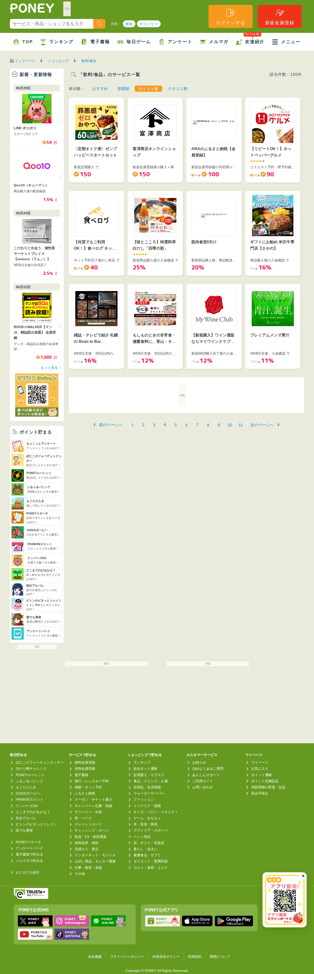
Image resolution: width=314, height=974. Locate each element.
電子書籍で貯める (29, 854)
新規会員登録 (279, 22)
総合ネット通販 (145, 768)
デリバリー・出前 (88, 812)
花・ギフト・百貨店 (148, 843)
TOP (27, 41)
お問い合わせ (202, 787)
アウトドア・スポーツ (150, 830)
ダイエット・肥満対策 (150, 861)
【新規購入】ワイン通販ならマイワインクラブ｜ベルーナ (213, 341)
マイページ (259, 762)
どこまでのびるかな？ (33, 812)
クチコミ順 (177, 89)
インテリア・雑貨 (147, 806)
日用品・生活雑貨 (147, 787)
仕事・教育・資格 (88, 868)
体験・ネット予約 (88, 787)
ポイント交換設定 (265, 781)
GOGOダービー (28, 793)
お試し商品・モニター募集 (95, 861)
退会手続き (259, 793)
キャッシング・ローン (92, 830)
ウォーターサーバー (148, 793)
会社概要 (95, 957)
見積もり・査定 (87, 849)
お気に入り (259, 768)
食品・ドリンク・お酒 (150, 781)
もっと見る (49, 368)
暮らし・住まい (145, 849)
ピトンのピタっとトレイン (36, 824)
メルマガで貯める (29, 861)
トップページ (25, 61)
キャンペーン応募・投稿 (93, 806)
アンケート (180, 41)
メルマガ (218, 41)
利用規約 (195, 957)
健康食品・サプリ (147, 855)
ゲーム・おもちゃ (147, 818)
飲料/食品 (88, 61)
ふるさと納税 (85, 793)
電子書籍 (100, 41)
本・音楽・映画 (145, 824)
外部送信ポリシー (166, 957)
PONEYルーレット (30, 775)
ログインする (230, 22)
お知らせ (199, 762)
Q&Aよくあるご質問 (207, 768)
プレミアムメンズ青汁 (269, 335)
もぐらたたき (26, 787)
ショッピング (58, 61)
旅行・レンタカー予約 (92, 781)
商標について (220, 957)
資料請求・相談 (87, 843)
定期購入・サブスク (148, 775)
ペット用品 (142, 837)
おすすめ (100, 89)
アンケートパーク (29, 848)
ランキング (61, 41)
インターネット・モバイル (95, 855)
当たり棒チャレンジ (31, 768)
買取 (129, 24)
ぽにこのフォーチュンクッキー (40, 762)
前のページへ (111, 425)
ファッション (143, 799)
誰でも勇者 (24, 830)
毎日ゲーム (139, 41)
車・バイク (83, 818)
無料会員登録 (85, 762)
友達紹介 (254, 41)
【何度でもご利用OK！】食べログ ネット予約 (95, 248)
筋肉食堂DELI (203, 242)
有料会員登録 (85, 768)
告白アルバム (26, 818)
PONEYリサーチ (28, 842)
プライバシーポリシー (127, 957)
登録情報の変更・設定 (268, 787)
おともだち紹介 (28, 872)
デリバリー (148, 24)
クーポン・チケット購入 (93, 799)
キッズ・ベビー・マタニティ (155, 812)
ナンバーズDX (27, 806)
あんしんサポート (206, 775)
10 (229, 425)
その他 (80, 874)
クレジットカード (88, 824)
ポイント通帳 (261, 775)
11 (240, 425)
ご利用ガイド (202, 781)
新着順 (123, 89)
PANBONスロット (29, 799)
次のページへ (262, 425)
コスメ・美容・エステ (150, 868)
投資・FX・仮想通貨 (90, 837)
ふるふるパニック (29, 781)
